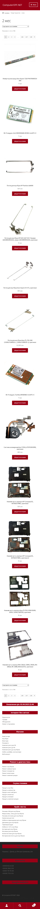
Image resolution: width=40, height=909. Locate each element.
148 (31, 37)
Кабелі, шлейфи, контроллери (11, 752)
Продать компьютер (8, 790)
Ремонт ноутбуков (8, 766)
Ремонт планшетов (8, 771)
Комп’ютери (6, 736)
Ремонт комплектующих (10, 775)
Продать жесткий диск (9, 792)
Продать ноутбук (7, 788)
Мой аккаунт (6, 754)
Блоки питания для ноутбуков (11, 833)
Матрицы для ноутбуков (10, 831)
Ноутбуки (5, 738)
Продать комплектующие (10, 799)
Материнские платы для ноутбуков (13, 836)
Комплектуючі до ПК (8, 747)
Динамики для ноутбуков (10, 822)
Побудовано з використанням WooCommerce (18, 898)
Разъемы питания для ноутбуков (12, 816)
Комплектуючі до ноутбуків (11, 750)
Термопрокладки (7, 825)
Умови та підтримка (8, 724)
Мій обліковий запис (6, 905)
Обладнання (6, 722)
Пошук (20, 905)
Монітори (5, 741)
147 (27, 37)
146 (22, 37)
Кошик (31, 904)
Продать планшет (8, 797)
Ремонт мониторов (8, 773)
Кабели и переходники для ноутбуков (14, 820)
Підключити (6, 717)
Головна (6, 13)
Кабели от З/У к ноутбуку (10, 827)
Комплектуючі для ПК (9, 745)
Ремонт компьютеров (9, 769)
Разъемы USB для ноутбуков (11, 811)
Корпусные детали (8, 818)
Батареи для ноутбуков (9, 829)
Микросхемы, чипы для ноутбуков (13, 813)
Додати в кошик (20, 89)
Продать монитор (8, 794)
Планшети (5, 743)
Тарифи (4, 719)
